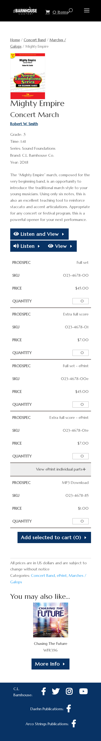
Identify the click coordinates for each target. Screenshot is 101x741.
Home (15, 40)
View (60, 246)
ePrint (62, 575)
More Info (47, 664)
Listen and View (39, 234)
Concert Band (35, 40)
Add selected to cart (51, 537)
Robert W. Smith (24, 123)
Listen (27, 246)
